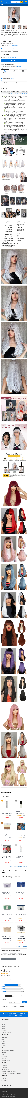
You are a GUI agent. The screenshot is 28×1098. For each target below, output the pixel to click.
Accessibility (4, 1056)
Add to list (7, 82)
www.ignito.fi (13, 48)
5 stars (2, 984)
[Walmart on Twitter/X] (5, 1085)
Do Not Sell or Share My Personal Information (11, 1073)
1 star (3, 991)
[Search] (22, 2)
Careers (3, 1024)
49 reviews (11, 37)
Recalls (2, 1054)
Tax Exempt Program (5, 1060)
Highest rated (17, 996)
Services (12, 5)
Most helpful (4, 999)
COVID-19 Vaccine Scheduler (7, 1050)
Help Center (22, 1013)
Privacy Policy (4, 1067)
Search (24, 1002)
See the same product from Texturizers (18, 866)
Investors (3, 1028)
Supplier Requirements (6, 1032)
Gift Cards (3, 1045)
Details (12, 80)
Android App (4, 1080)
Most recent (8, 996)
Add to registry (21, 82)
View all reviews (5, 980)
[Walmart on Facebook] (2, 1085)
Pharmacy (3, 1052)
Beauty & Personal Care (15, 93)
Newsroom (3, 1026)
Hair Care (23, 93)
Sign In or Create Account (10, 1013)
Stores (2, 1039)
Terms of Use (4, 1065)
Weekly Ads (19, 1015)
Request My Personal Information (8, 1071)
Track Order (10, 1015)
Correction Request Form (8, 959)
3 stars (2, 988)
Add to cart (14, 60)
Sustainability (4, 1030)
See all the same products (21, 946)
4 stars (2, 986)
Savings (17, 5)
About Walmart (4, 1022)
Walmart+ (3, 1043)
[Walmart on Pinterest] (10, 1085)
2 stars (2, 989)
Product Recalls (4, 1058)
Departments (6, 5)
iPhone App (3, 1078)
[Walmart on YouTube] (8, 1085)
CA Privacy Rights (5, 1069)
